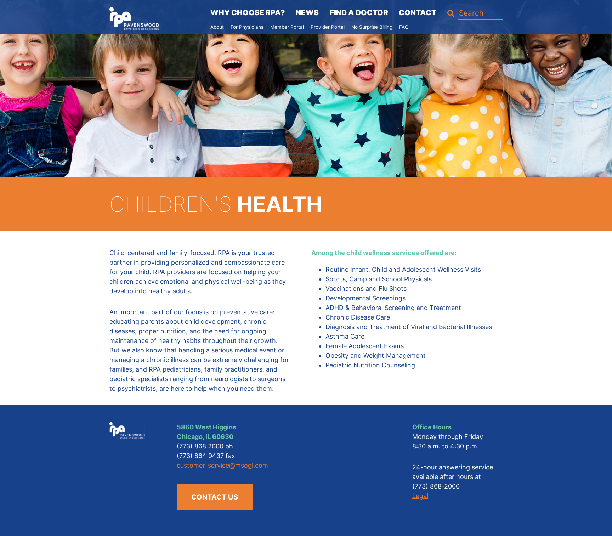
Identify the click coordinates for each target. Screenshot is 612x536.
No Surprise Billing (371, 27)
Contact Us (214, 497)
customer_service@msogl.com (222, 465)
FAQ (403, 27)
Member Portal (287, 27)
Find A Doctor (359, 12)
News (307, 12)
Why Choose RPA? (247, 12)
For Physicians (247, 27)
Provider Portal (328, 27)
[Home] (134, 18)
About (217, 27)
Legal (420, 496)
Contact (417, 12)
